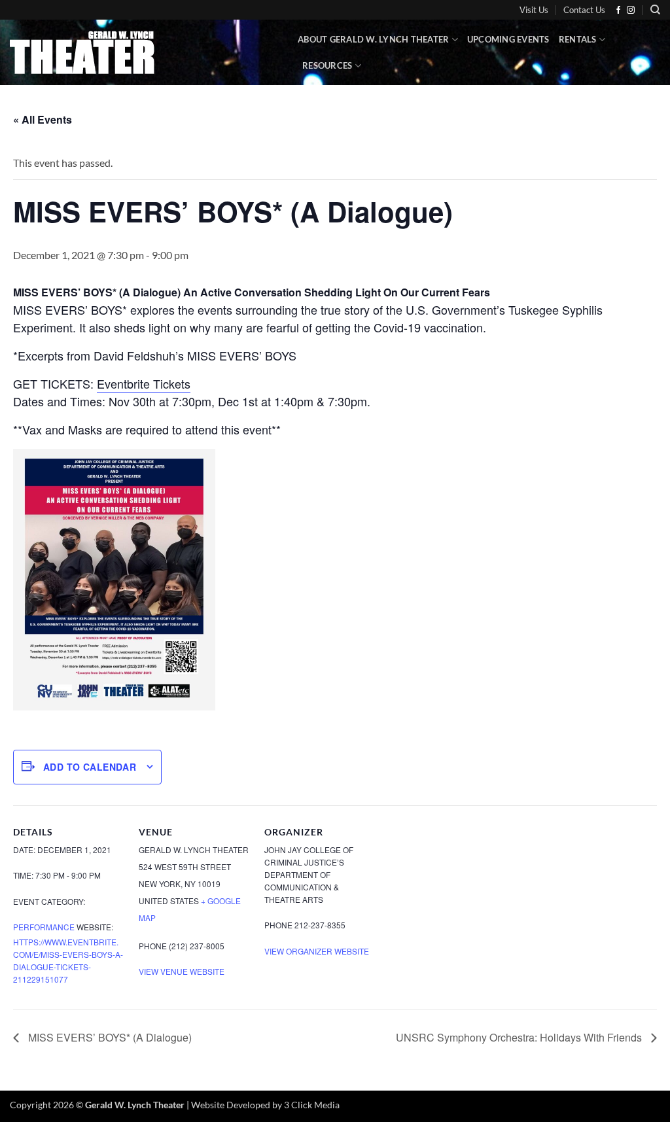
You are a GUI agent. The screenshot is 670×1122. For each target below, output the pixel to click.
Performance (44, 926)
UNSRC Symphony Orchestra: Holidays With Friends (520, 1037)
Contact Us (584, 10)
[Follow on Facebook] (618, 10)
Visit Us (534, 10)
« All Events (42, 119)
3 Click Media (312, 1104)
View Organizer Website (316, 950)
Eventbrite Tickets (143, 383)
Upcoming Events (508, 39)
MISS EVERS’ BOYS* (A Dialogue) (109, 1037)
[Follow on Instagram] (631, 10)
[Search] (655, 10)
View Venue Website (181, 971)
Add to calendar (89, 766)
